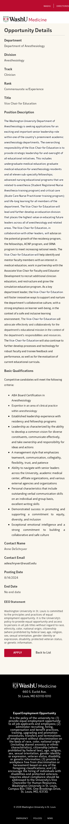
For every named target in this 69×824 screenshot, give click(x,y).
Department (13, 40)
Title (7, 98)
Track (8, 69)
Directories (62, 6)
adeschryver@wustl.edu (20, 563)
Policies (37, 818)
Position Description (19, 112)
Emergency (22, 818)
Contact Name (14, 543)
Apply (17, 652)
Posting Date (13, 572)
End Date (10, 586)
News (50, 818)
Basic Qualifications (18, 371)
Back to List (43, 652)
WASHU (47, 6)
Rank (7, 83)
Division (10, 55)
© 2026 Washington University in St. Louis (35, 807)
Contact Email (14, 558)
